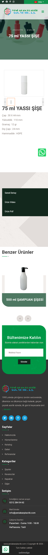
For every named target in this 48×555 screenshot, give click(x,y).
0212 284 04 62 (16, 502)
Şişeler (31, 30)
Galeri (7, 449)
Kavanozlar (10, 474)
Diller (40, 2)
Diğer (7, 484)
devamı (7, 409)
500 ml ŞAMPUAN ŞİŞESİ (24, 300)
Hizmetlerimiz (11, 440)
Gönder (24, 362)
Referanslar (10, 454)
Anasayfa (18, 30)
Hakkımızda (10, 435)
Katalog (8, 444)
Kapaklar (9, 479)
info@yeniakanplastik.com (22, 513)
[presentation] (20, 318)
